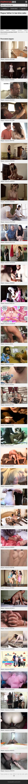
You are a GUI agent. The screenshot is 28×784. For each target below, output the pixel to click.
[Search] (25, 5)
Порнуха (4, 8)
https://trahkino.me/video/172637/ (8, 32)
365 (8, 2)
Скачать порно (14, 8)
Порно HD (23, 8)
